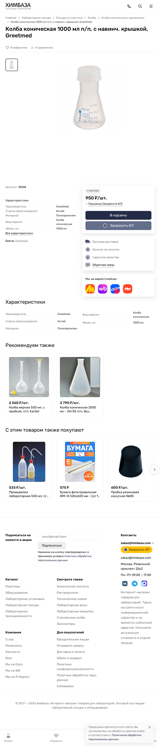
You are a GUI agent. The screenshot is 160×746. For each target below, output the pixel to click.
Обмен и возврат (69, 658)
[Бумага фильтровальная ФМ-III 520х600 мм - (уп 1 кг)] (80, 462)
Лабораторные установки (24, 599)
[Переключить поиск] (140, 6)
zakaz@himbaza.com (136, 543)
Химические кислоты (73, 586)
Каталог (11, 579)
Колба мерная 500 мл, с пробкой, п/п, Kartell (27, 409)
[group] (89, 122)
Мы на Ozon (14, 664)
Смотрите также (70, 579)
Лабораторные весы (72, 605)
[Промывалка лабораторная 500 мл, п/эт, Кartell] (29, 462)
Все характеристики (19, 233)
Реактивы (12, 586)
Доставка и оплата (71, 652)
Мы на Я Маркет (17, 677)
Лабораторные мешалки (75, 611)
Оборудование (16, 592)
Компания (13, 632)
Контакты (12, 652)
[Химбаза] (18, 6)
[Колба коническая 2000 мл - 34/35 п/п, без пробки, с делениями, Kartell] (80, 377)
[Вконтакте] (125, 583)
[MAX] (144, 583)
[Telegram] (135, 583)
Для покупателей (70, 632)
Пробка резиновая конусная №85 (125, 494)
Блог (8, 658)
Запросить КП (122, 225)
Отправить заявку (70, 645)
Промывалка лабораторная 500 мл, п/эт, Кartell (28, 494)
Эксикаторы (66, 624)
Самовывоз (65, 686)
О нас (9, 639)
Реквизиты (13, 645)
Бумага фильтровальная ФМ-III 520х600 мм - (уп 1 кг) (79, 494)
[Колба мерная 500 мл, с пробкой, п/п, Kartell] (29, 377)
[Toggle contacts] (129, 6)
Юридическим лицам (73, 639)
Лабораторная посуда (22, 605)
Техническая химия (72, 599)
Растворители (67, 592)
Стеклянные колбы (71, 617)
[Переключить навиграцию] (151, 6)
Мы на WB (12, 670)
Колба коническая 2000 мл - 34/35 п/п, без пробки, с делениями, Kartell (78, 409)
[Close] (149, 727)
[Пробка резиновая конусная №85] (131, 462)
